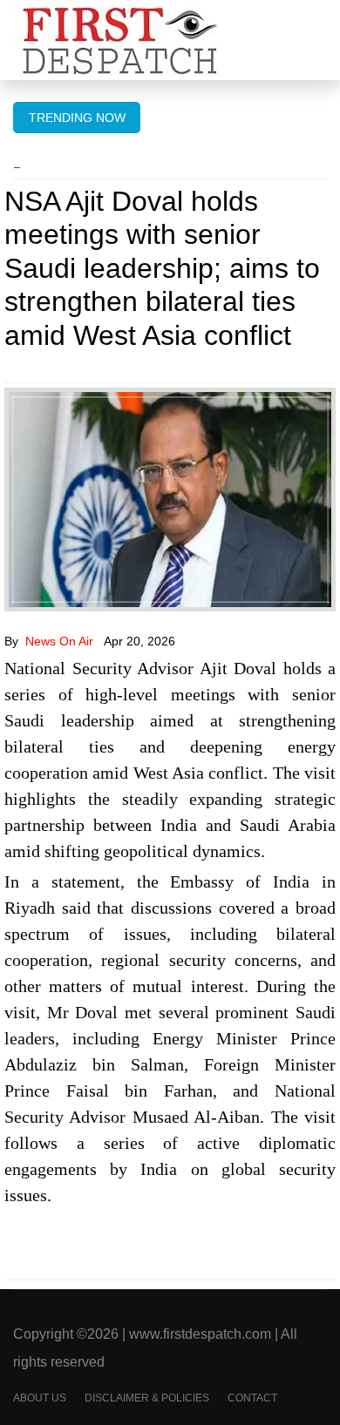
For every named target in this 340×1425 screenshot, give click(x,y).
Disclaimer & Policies (147, 1398)
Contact (252, 1398)
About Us (39, 1398)
